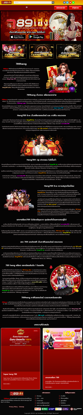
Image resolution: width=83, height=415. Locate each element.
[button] (26, 7)
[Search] (53, 2)
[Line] (73, 2)
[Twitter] (67, 2)
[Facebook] (64, 2)
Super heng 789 (10, 374)
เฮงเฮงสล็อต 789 (52, 377)
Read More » (6, 384)
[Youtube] (70, 2)
